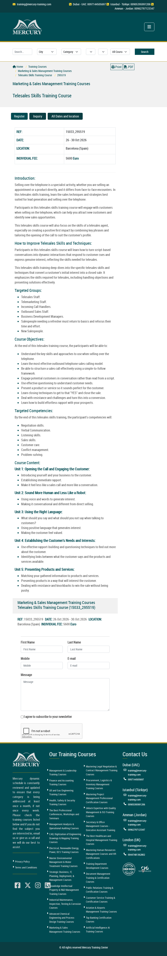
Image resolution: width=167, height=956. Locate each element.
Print (118, 67)
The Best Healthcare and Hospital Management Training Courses (101, 840)
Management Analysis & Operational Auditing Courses (64, 826)
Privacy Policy (22, 861)
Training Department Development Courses (97, 866)
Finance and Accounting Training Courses (61, 782)
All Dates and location (65, 116)
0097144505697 (136, 779)
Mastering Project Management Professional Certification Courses (99, 798)
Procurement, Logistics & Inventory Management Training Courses (99, 784)
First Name (28, 642)
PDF (130, 67)
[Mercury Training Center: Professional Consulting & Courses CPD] (144, 869)
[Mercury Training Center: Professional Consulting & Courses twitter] (27, 885)
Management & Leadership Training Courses (62, 772)
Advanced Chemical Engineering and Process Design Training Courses (61, 917)
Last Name (74, 642)
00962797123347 (136, 829)
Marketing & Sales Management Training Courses (64, 929)
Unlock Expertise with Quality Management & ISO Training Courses (101, 812)
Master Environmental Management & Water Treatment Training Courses (63, 862)
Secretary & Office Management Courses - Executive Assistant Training (100, 826)
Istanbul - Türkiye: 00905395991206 (130, 4)
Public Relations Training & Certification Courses (99, 890)
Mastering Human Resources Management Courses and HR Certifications (101, 854)
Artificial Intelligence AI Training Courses (98, 929)
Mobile (25, 658)
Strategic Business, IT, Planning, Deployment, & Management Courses (61, 876)
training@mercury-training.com (34, 4)
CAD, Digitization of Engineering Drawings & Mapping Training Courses (65, 838)
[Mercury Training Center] (27, 759)
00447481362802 (136, 854)
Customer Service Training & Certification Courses (100, 900)
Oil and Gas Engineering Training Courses (61, 792)
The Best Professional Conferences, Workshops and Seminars (64, 814)
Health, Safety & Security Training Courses (62, 802)
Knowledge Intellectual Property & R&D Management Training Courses (64, 890)
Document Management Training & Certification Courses (98, 877)
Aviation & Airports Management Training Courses (101, 910)
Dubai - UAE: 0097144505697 (89, 4)
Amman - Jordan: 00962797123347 (134, 8)
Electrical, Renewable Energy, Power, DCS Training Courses (64, 850)
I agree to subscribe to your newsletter (48, 716)
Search (144, 52)
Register (19, 116)
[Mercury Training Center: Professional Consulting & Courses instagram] (38, 885)
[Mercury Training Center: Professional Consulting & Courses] (28, 26)
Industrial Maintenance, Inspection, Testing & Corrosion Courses (65, 903)
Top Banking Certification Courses (98, 919)
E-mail (72, 658)
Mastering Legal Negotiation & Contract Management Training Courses (101, 770)
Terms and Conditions (26, 867)
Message (26, 674)
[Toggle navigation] (149, 27)
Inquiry (37, 116)
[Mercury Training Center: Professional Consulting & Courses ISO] (129, 869)
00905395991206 (136, 804)
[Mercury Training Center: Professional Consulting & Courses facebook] (17, 885)
